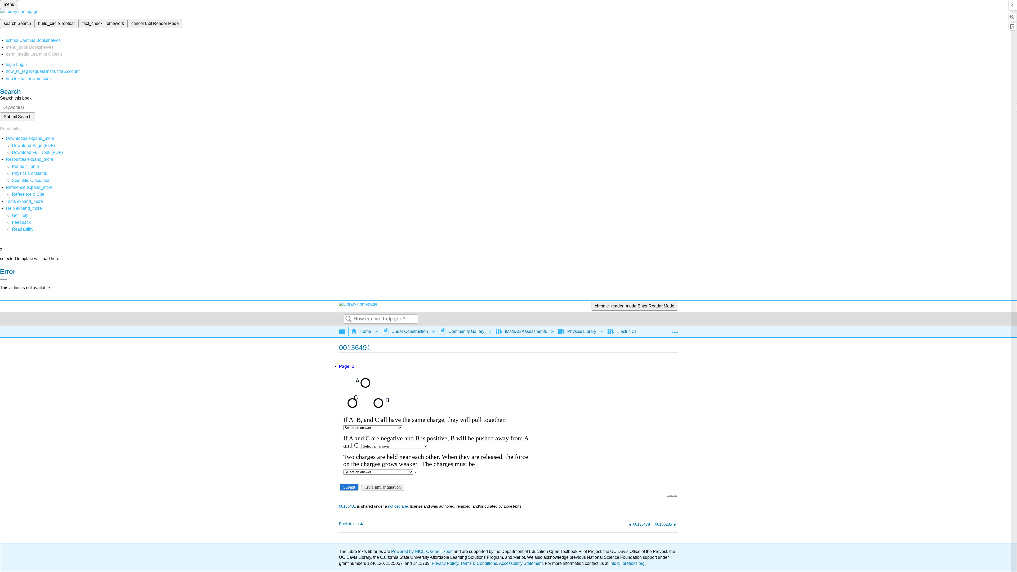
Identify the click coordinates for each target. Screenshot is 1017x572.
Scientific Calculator (31, 180)
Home (365, 331)
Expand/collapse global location (675, 330)
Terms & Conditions (478, 563)
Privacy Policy (445, 563)
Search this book (16, 98)
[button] (21, 222)
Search (348, 319)
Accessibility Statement (521, 563)
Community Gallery (466, 331)
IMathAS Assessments (526, 331)
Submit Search (18, 116)
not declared (399, 506)
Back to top (349, 523)
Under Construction (409, 331)
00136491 (347, 506)
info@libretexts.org (626, 563)
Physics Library (581, 331)
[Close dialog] (3, 279)
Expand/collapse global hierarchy (345, 331)
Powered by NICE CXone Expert (422, 551)
